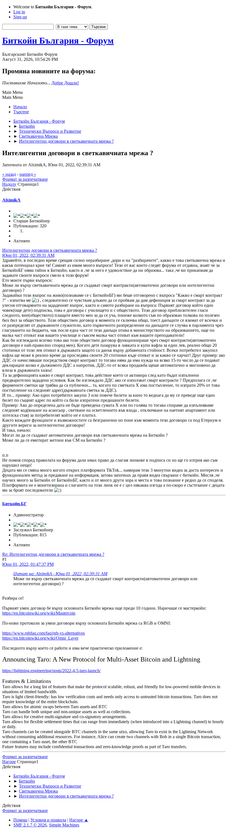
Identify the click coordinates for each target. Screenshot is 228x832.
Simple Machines (64, 825)
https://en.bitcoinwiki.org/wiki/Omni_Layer (40, 638)
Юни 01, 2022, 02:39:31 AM (28, 255)
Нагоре (9, 761)
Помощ (20, 820)
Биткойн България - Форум (58, 41)
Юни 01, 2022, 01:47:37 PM (28, 564)
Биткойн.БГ (14, 503)
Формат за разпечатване (25, 179)
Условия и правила (48, 820)
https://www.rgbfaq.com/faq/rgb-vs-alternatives (43, 633)
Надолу (9, 184)
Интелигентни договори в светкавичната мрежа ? (49, 250)
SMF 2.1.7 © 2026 (30, 825)
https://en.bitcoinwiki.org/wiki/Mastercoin (38, 613)
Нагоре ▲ (78, 820)
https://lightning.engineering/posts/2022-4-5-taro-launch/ (51, 670)
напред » (27, 174)
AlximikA (11, 200)
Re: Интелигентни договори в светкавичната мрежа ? (53, 554)
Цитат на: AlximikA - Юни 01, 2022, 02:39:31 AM (60, 573)
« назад (9, 174)
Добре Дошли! (65, 83)
